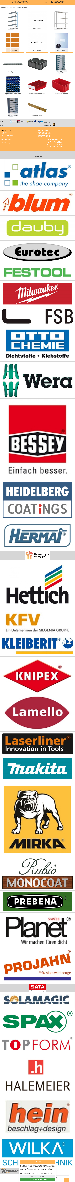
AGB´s (3, 133)
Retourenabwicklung (44, 135)
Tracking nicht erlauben (37, 1179)
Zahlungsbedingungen (44, 133)
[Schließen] (53, 1161)
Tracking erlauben (37, 1176)
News (3, 141)
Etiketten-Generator (44, 136)
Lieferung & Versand (44, 132)
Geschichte (4, 142)
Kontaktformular (6, 143)
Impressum (4, 132)
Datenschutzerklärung (7, 135)
